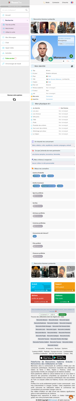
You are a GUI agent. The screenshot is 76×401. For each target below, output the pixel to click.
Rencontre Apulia (64, 320)
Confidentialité (68, 351)
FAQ (71, 353)
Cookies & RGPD (37, 351)
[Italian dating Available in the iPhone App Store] (46, 356)
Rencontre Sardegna (53, 335)
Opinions (64, 348)
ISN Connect (53, 400)
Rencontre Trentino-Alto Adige (59, 339)
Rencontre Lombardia (64, 329)
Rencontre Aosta (53, 320)
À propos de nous (56, 351)
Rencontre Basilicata (40, 323)
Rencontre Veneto (53, 345)
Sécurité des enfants (55, 353)
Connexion (55, 2)
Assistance (71, 397)
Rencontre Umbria (68, 342)
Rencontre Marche (41, 332)
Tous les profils (10, 24)
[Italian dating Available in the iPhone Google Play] (59, 356)
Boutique (57, 348)
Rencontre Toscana (43, 339)
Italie (49, 76)
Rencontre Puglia (41, 335)
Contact (66, 353)
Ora (16, 2)
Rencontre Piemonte (64, 332)
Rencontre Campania (65, 323)
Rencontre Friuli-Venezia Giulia (61, 326)
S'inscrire (65, 2)
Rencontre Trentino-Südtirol (41, 342)
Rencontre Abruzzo (42, 320)
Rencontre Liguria (51, 329)
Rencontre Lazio (40, 329)
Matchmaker (9, 28)
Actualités (41, 348)
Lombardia (65, 79)
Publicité (46, 351)
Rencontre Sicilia (65, 335)
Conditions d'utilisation (40, 353)
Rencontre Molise (52, 332)
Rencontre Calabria (52, 323)
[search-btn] (26, 10)
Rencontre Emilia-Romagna (43, 326)
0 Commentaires (69, 43)
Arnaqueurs (49, 348)
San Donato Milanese (54, 79)
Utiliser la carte (10, 32)
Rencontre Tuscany (55, 342)
